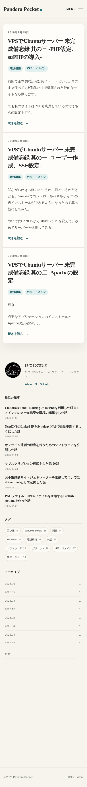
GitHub (44, 384)
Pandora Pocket (21, 9)
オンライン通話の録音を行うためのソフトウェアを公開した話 (42, 447)
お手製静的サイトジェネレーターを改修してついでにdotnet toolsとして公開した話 (42, 480)
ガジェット (40, 548)
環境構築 (15, 68)
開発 (56, 530)
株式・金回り (16, 557)
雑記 (51, 539)
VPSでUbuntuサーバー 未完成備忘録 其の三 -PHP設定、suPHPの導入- (42, 49)
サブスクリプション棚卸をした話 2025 (32, 463)
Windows (14, 539)
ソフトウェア (16, 548)
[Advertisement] (43, 705)
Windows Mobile (35, 530)
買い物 (13, 530)
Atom (80, 777)
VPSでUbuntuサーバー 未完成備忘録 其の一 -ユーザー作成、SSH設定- (43, 158)
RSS (71, 777)
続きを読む (18, 123)
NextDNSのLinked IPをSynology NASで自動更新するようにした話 (43, 429)
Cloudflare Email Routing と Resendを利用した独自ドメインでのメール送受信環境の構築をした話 (42, 410)
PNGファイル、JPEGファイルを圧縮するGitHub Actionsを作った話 (39, 498)
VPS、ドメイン (36, 68)
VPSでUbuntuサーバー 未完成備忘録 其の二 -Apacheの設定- (43, 273)
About (29, 384)
